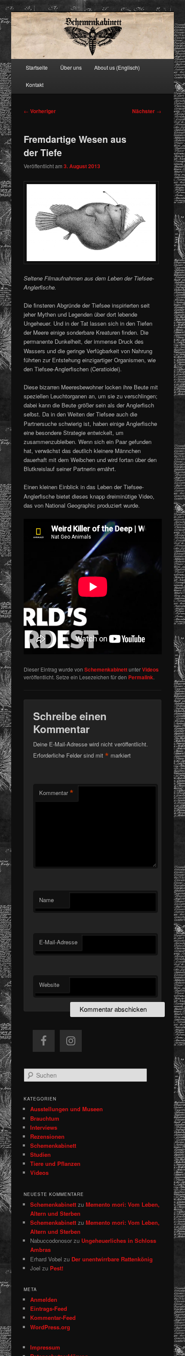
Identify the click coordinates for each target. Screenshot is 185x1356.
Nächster (146, 111)
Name (46, 900)
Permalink (140, 677)
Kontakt (34, 84)
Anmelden (43, 1299)
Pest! (56, 1268)
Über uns (71, 67)
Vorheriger (40, 111)
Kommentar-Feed (53, 1317)
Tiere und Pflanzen (55, 1163)
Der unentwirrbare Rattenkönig (112, 1259)
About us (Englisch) (117, 67)
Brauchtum (44, 1118)
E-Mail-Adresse (58, 942)
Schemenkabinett (105, 669)
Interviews (43, 1127)
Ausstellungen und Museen (66, 1109)
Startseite (37, 67)
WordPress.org (50, 1327)
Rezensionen (47, 1136)
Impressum (45, 1347)
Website (49, 984)
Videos (150, 669)
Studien (40, 1154)
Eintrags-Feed (48, 1308)
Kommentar (56, 793)
